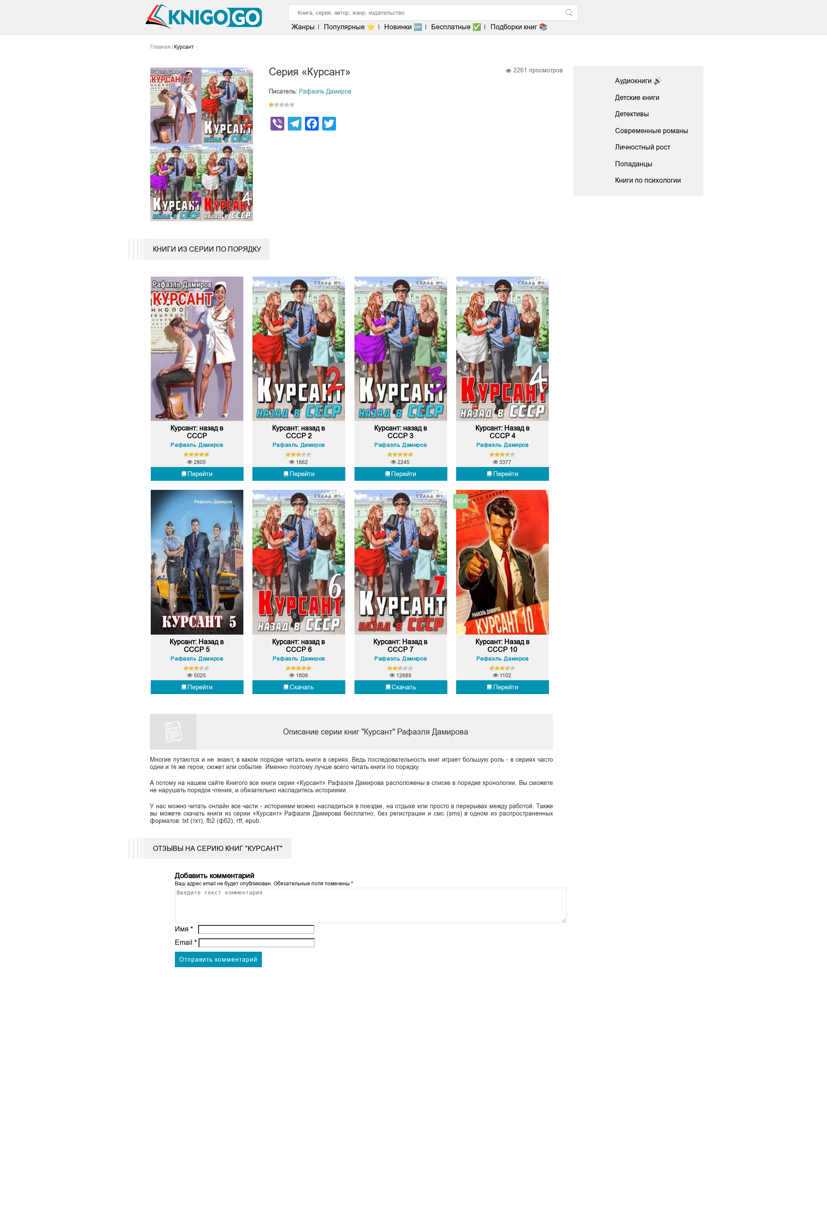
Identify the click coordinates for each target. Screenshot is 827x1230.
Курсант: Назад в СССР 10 (503, 645)
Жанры (303, 27)
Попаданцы (634, 164)
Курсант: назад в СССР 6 (298, 645)
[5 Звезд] (292, 104)
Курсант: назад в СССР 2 (298, 431)
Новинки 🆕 (403, 27)
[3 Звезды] (281, 104)
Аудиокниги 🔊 (638, 80)
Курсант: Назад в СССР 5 (197, 645)
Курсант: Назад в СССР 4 (503, 431)
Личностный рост (642, 147)
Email (186, 942)
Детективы (632, 114)
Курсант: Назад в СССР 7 (400, 645)
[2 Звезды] (276, 104)
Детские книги (637, 97)
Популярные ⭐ (349, 27)
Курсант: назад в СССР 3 (400, 431)
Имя (184, 929)
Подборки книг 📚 (519, 27)
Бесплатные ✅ (456, 27)
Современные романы (651, 130)
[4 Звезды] (286, 104)
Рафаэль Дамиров (325, 91)
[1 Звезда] (271, 104)
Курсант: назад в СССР (197, 431)
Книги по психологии (648, 180)
